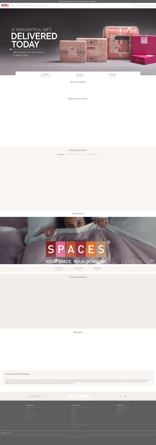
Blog (27, 411)
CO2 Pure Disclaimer (30, 413)
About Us (28, 409)
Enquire (45, 5)
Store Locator (74, 413)
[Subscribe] (88, 396)
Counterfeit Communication (31, 416)
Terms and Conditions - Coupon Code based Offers (80, 426)
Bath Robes (78, 154)
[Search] (132, 5)
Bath (20, 5)
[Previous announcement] (45, 1)
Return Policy (74, 409)
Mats (85, 154)
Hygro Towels (69, 154)
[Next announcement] (111, 1)
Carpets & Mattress (94, 154)
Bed (17, 5)
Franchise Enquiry (75, 422)
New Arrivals (60, 154)
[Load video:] (78, 240)
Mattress (25, 5)
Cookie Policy (74, 420)
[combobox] (139, 5)
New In (12, 5)
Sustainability (28, 418)
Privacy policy (74, 418)
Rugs (30, 5)
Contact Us (73, 411)
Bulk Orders (73, 416)
